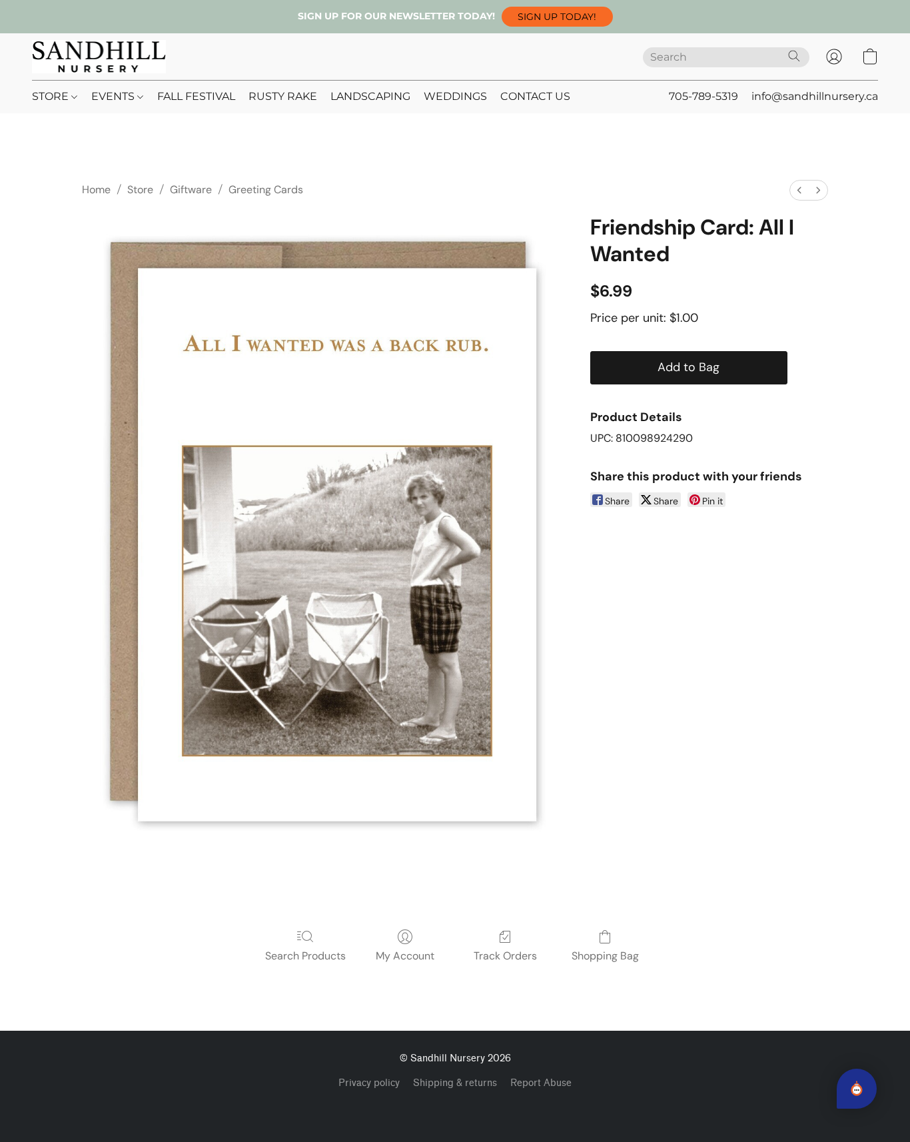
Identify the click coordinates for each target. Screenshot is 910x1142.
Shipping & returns (455, 1083)
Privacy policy (369, 1083)
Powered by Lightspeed (455, 1106)
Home (96, 190)
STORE (51, 96)
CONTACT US (535, 96)
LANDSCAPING (370, 96)
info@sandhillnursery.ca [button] (814, 96)
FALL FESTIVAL (196, 96)
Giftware (191, 190)
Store (140, 190)
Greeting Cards (265, 190)
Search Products (305, 956)
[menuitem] (799, 190)
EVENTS (114, 96)
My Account (405, 956)
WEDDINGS (455, 96)
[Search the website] (794, 56)
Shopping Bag (605, 956)
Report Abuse (541, 1083)
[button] (557, 17)
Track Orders (505, 956)
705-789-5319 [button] (703, 96)
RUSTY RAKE (282, 96)
